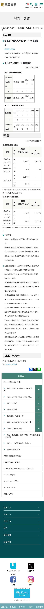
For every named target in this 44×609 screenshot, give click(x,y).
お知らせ (27, 7)
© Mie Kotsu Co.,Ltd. (22, 600)
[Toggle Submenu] (38, 389)
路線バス (7, 507)
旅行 (5, 528)
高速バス (7, 514)
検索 (31, 7)
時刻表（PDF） (10, 49)
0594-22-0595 (11, 364)
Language (36, 7)
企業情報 (7, 541)
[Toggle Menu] (41, 4)
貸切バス (7, 521)
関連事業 (7, 535)
